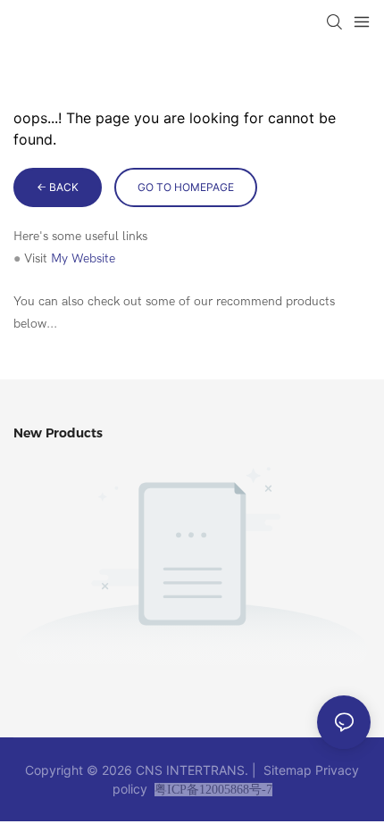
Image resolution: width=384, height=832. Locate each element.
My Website (83, 258)
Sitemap (287, 770)
